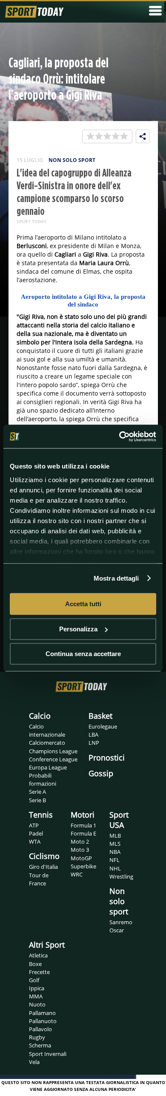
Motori (82, 815)
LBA (93, 734)
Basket (100, 716)
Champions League (53, 751)
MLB (115, 835)
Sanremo (120, 922)
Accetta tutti (83, 603)
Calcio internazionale (47, 730)
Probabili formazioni (42, 779)
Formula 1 (83, 825)
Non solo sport (118, 901)
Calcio (40, 716)
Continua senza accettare (83, 653)
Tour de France (39, 879)
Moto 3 (80, 849)
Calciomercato (47, 742)
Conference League (53, 759)
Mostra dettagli (116, 578)
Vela (34, 1062)
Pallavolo (40, 1029)
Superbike (83, 866)
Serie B (37, 800)
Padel (36, 833)
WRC (77, 874)
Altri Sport (47, 945)
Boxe (35, 964)
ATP (34, 825)
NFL (114, 860)
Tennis (41, 815)
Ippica (36, 988)
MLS (114, 843)
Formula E (83, 833)
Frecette (39, 972)
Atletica (38, 955)
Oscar (116, 930)
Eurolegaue (103, 726)
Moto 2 (80, 841)
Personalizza (78, 629)
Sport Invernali (47, 1054)
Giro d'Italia (43, 866)
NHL (115, 868)
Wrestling (121, 876)
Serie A (37, 791)
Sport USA (119, 820)
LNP (94, 742)
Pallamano (42, 1013)
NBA (114, 852)
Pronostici (107, 757)
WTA (34, 841)
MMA (36, 996)
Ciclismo (44, 856)
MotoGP (81, 858)
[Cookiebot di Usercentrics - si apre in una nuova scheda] (119, 436)
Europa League (48, 767)
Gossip (101, 773)
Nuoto (37, 1004)
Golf (34, 980)
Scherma (40, 1045)
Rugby (37, 1037)
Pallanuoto (43, 1021)
